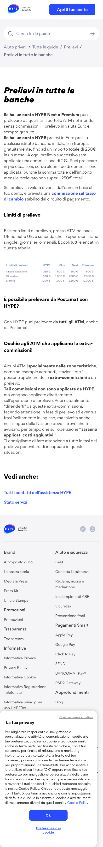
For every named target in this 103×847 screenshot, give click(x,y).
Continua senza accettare (76, 717)
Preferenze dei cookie (48, 830)
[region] (48, 779)
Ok (48, 815)
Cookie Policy (77, 802)
